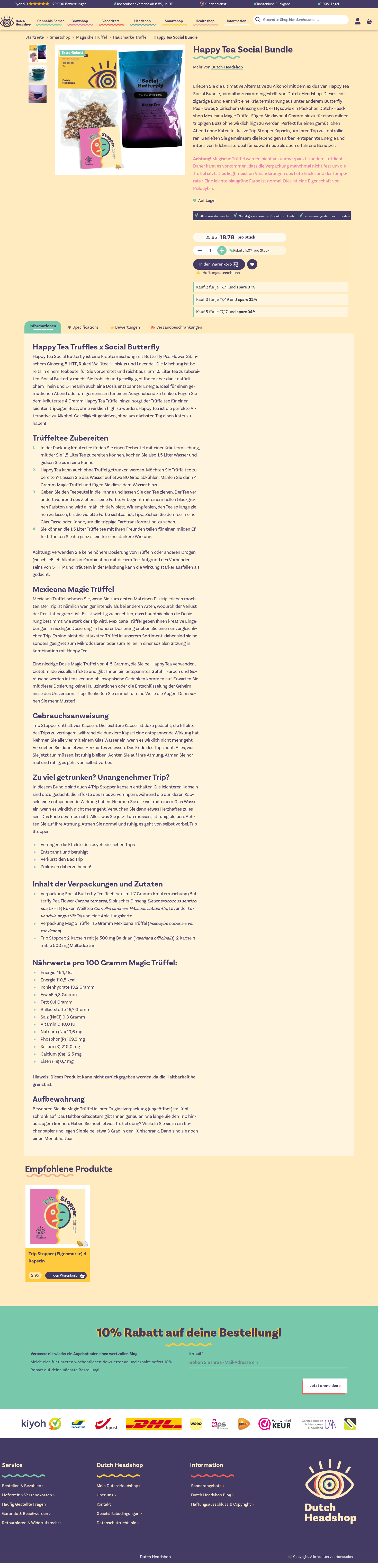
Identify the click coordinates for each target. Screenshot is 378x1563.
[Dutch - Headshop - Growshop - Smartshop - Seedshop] (15, 21)
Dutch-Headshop (227, 67)
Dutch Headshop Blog (212, 1494)
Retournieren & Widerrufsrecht (32, 1522)
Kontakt (105, 1504)
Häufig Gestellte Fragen (25, 1504)
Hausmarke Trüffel (130, 37)
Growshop (79, 21)
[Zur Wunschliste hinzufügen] (252, 264)
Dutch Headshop (155, 1556)
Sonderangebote (207, 1485)
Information (236, 21)
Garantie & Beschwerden (26, 1513)
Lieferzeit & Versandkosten (28, 1494)
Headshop (142, 21)
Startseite (34, 37)
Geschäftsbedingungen (119, 1513)
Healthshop (205, 21)
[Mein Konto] (358, 21)
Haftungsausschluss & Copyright (222, 1504)
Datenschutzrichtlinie (118, 1522)
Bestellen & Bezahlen (23, 1485)
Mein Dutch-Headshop (119, 1485)
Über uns (106, 1494)
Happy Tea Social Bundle (175, 37)
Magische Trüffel (91, 37)
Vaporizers (111, 21)
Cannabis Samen (51, 21)
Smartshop (174, 21)
